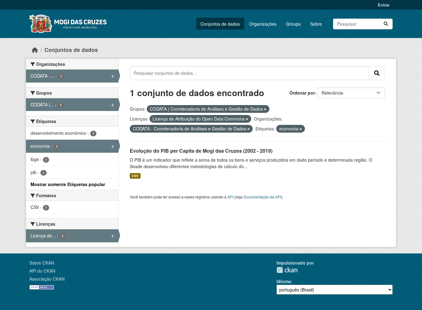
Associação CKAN (47, 279)
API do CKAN (42, 271)
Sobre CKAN (41, 263)
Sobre (316, 24)
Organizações (262, 24)
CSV (135, 175)
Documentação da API (262, 196)
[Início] (35, 49)
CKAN (287, 270)
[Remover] (265, 109)
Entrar (384, 5)
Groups (293, 24)
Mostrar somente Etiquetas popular (68, 184)
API (230, 196)
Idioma (283, 281)
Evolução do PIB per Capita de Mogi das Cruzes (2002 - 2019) (201, 150)
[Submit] (386, 24)
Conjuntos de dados (220, 24)
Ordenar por (302, 93)
